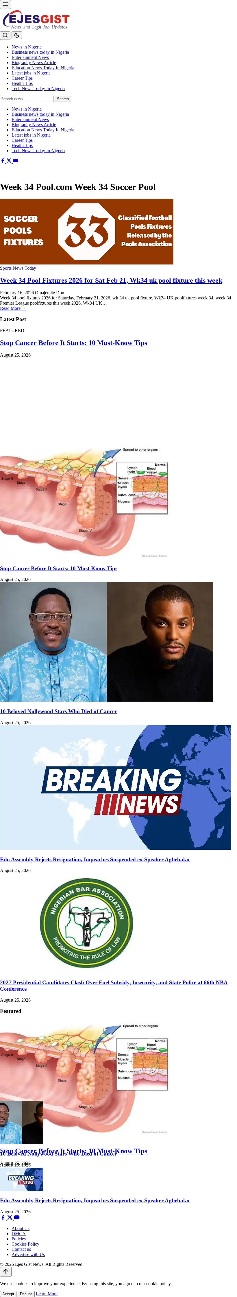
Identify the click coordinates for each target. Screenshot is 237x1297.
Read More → (13, 308)
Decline (26, 1294)
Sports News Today (18, 268)
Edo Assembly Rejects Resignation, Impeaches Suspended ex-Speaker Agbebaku (95, 859)
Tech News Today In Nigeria (38, 88)
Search (63, 99)
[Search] (5, 35)
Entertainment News (30, 57)
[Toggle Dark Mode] (17, 35)
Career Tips (22, 78)
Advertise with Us (28, 1254)
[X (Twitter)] (9, 161)
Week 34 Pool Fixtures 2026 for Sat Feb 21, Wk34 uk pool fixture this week (111, 280)
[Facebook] (3, 161)
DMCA (19, 1233)
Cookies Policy (25, 1244)
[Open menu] (5, 4)
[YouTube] (15, 161)
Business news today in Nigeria (40, 52)
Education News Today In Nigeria (43, 67)
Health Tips (22, 83)
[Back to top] (6, 1271)
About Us (20, 1228)
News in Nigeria (27, 46)
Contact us (21, 1249)
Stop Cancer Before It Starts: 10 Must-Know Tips (73, 342)
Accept (8, 1294)
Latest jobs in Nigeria (31, 72)
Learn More (47, 1293)
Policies (19, 1238)
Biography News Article (34, 62)
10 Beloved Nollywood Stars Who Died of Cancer (58, 711)
